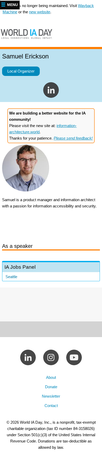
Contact (51, 405)
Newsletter (51, 396)
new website (39, 12)
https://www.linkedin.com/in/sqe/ (51, 90)
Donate (51, 387)
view (50, 271)
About (51, 377)
